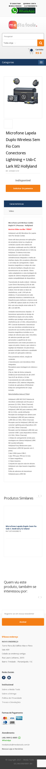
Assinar (23, 622)
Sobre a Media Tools (11, 689)
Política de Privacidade (12, 698)
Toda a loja (8, 43)
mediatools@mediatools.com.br (16, 744)
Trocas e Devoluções (11, 702)
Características (17, 204)
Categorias (8, 62)
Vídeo (11, 211)
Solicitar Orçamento (23, 188)
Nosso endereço (10, 636)
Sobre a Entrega (9, 693)
